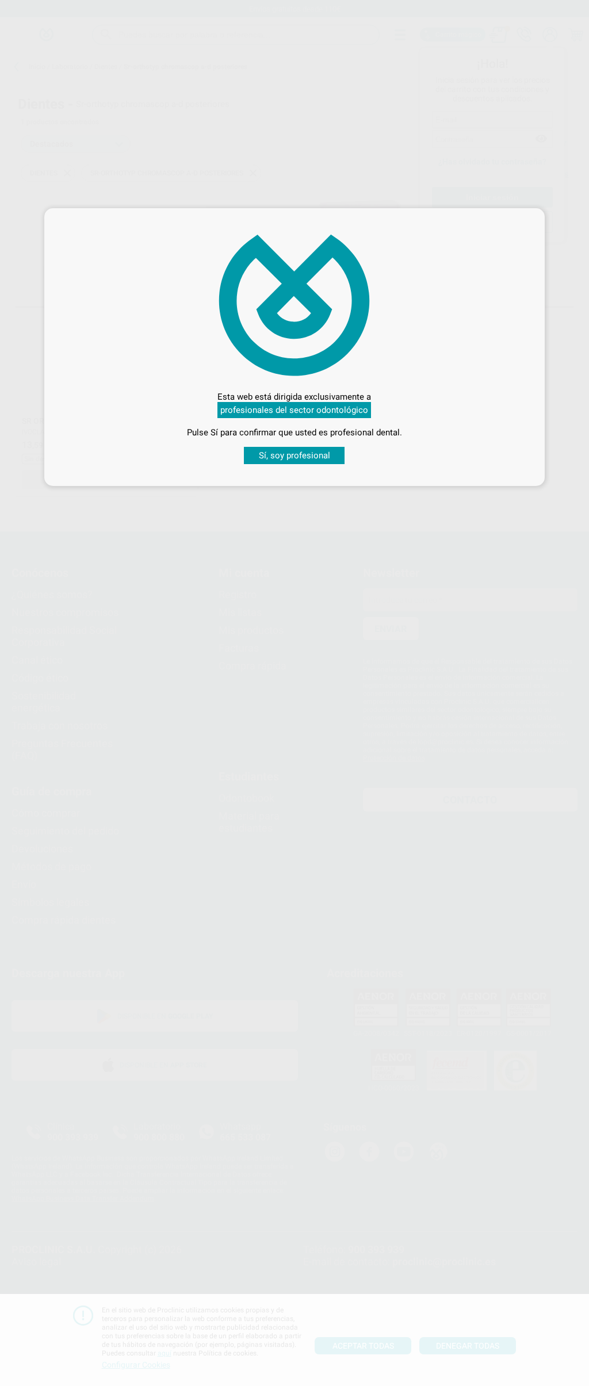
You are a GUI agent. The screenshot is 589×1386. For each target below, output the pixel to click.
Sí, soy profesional (294, 455)
